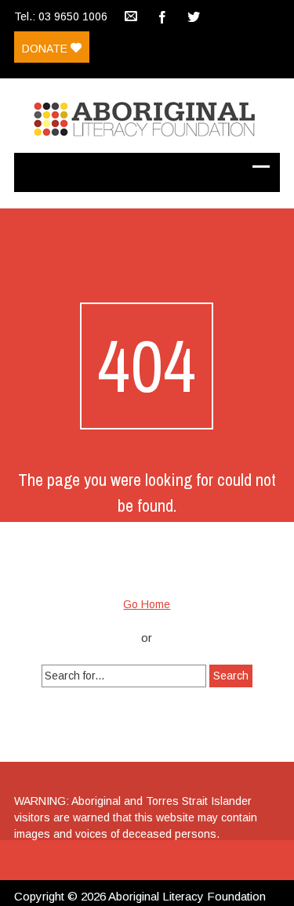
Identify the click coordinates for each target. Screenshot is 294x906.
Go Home (146, 604)
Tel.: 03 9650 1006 (60, 16)
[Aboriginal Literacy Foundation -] (146, 115)
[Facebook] (162, 15)
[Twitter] (193, 15)
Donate (46, 48)
